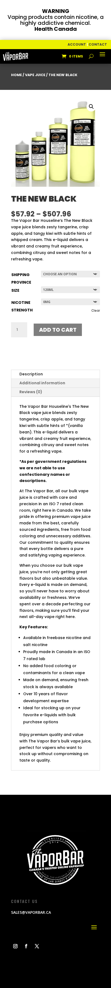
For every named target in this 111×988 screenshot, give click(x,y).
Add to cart (58, 330)
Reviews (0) (30, 392)
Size (15, 290)
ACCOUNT (77, 44)
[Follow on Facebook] (26, 946)
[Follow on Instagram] (15, 946)
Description (31, 374)
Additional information (42, 383)
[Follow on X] (37, 946)
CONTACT (98, 44)
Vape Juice (35, 74)
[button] (91, 106)
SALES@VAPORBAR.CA (31, 912)
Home (16, 74)
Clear (95, 310)
